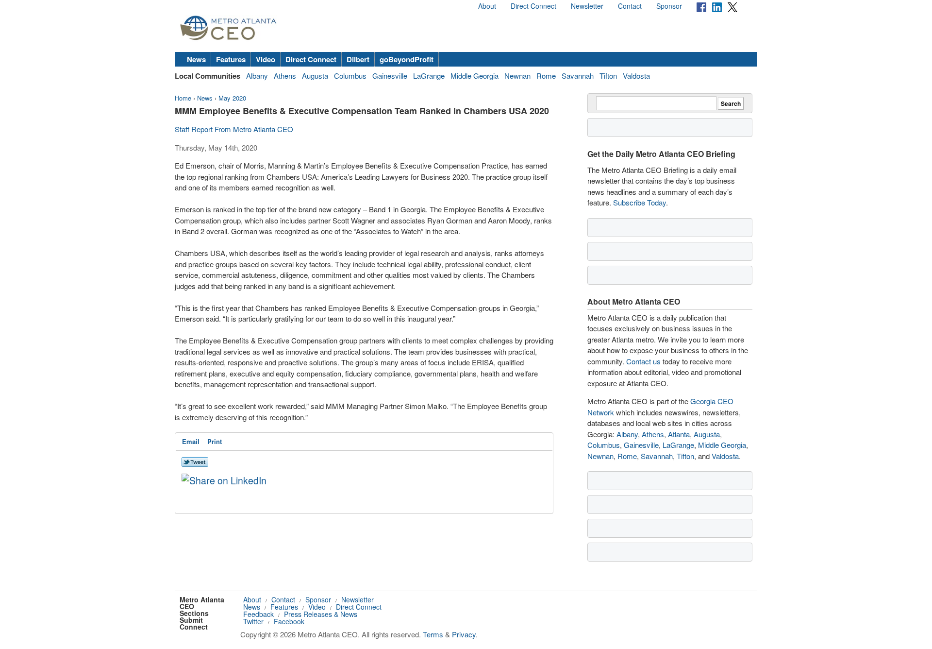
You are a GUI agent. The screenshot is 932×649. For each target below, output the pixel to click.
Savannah (578, 75)
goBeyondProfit (406, 59)
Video (265, 59)
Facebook (289, 621)
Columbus (350, 75)
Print (214, 441)
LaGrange (429, 75)
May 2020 (232, 97)
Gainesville (389, 75)
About (487, 6)
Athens (285, 75)
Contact (630, 6)
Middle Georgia (474, 75)
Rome (546, 75)
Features (231, 59)
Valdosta (636, 75)
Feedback (258, 614)
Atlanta (679, 434)
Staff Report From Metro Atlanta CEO (234, 129)
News (196, 59)
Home (183, 97)
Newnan (517, 75)
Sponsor (669, 6)
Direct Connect (533, 6)
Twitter (253, 621)
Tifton (608, 75)
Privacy (464, 634)
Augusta (315, 75)
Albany (257, 75)
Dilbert (358, 59)
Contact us (643, 361)
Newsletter (587, 6)
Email (191, 441)
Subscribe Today (639, 202)
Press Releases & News (320, 614)
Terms (433, 634)
